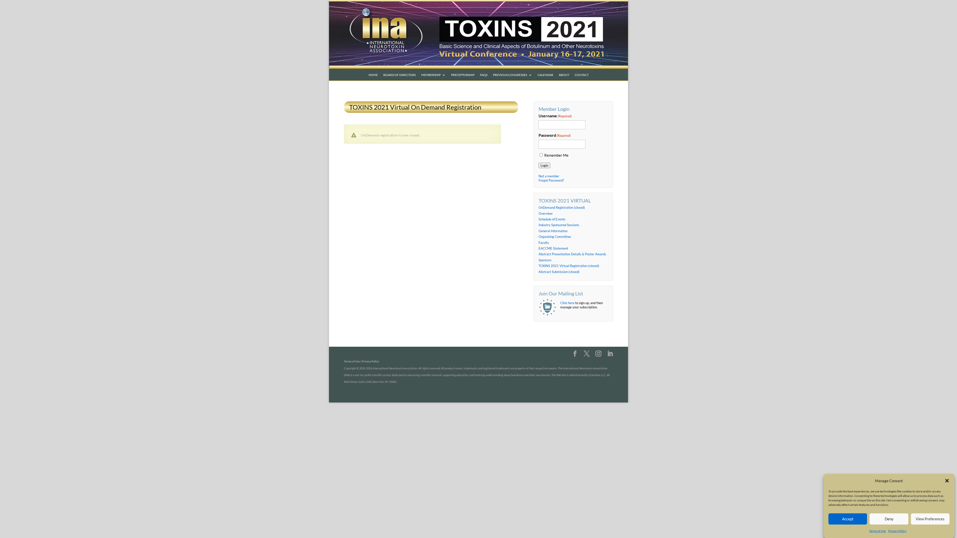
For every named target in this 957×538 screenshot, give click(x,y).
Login (544, 165)
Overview (546, 213)
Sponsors (545, 260)
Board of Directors (399, 75)
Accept (848, 519)
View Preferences (930, 519)
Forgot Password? (551, 180)
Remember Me (556, 155)
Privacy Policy (897, 531)
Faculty (544, 243)
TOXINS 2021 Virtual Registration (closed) (569, 266)
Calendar (545, 75)
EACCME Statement (553, 248)
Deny (889, 519)
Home (373, 75)
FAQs (483, 75)
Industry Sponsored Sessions (559, 225)
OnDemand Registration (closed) (562, 207)
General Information (553, 231)
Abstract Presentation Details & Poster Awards (572, 254)
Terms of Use (877, 531)
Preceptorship (463, 75)
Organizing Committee (555, 237)
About (564, 75)
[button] (947, 480)
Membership (431, 75)
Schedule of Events (552, 219)
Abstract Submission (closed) (559, 272)
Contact (582, 75)
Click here (567, 303)
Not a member (549, 176)
